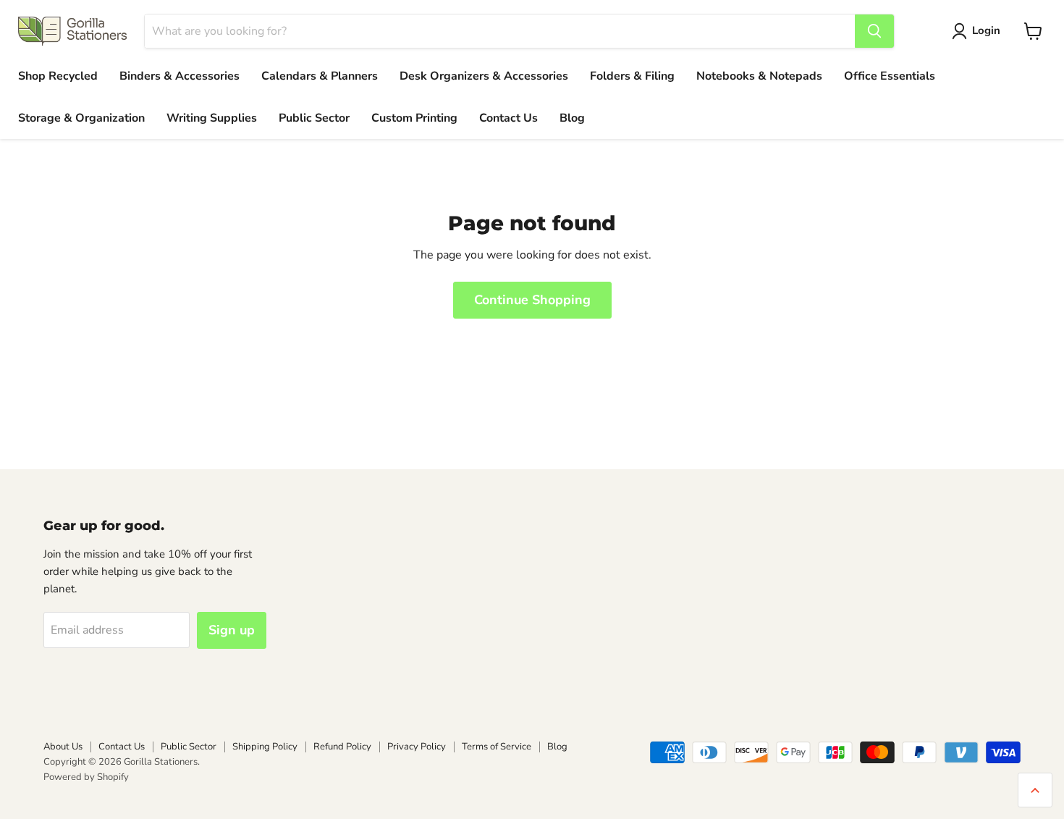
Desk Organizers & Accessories (484, 76)
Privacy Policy (416, 746)
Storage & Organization (81, 118)
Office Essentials (889, 76)
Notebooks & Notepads (759, 76)
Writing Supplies (211, 118)
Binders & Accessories (179, 76)
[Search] (874, 31)
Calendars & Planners (319, 76)
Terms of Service (496, 746)
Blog (572, 118)
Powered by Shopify (86, 777)
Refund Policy (342, 746)
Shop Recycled (58, 76)
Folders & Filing (632, 76)
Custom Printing (414, 118)
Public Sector (314, 118)
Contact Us (508, 118)
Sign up (231, 630)
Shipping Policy (264, 746)
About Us (63, 746)
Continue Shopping (532, 299)
